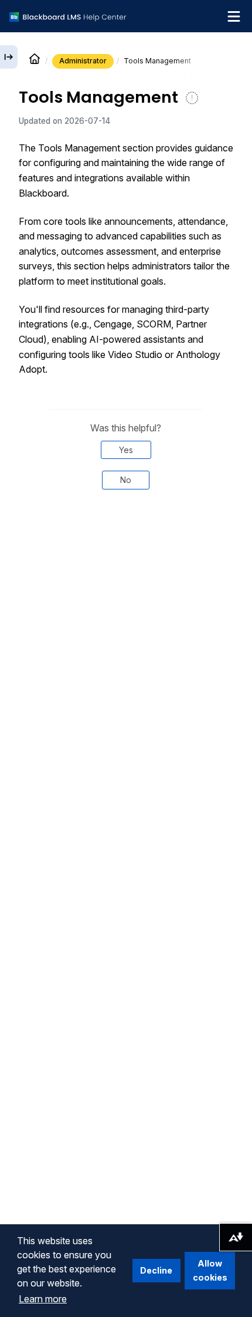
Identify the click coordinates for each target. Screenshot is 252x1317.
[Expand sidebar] (9, 57)
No (125, 480)
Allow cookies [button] (210, 1270)
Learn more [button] (43, 1299)
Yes (126, 450)
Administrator (83, 60)
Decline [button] (156, 1270)
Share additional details (126, 538)
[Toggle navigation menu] (233, 16)
